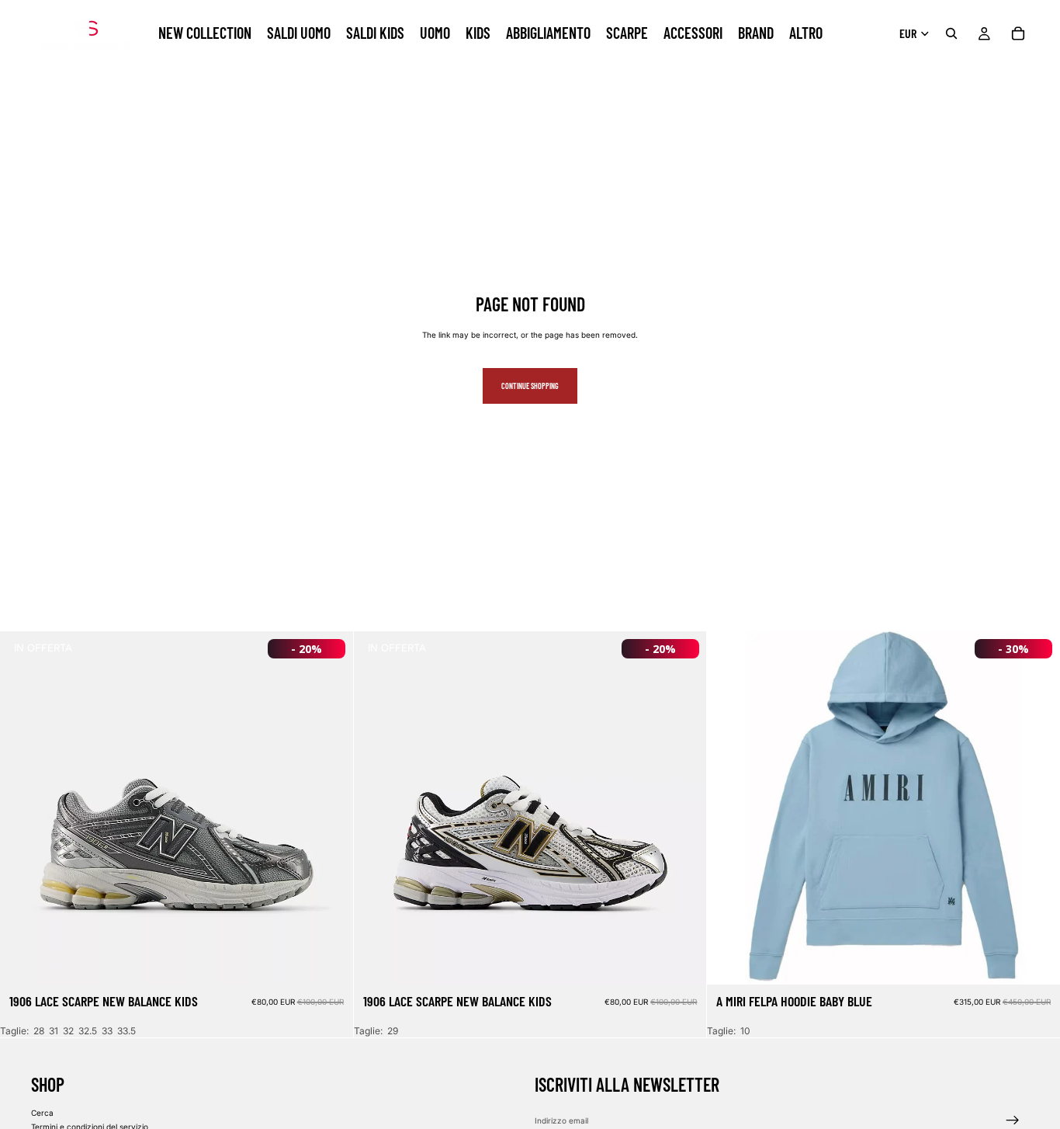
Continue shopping (530, 386)
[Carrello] (1018, 33)
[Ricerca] (951, 33)
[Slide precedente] (23, 808)
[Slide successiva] (330, 808)
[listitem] (805, 33)
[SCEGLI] (329, 961)
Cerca (42, 1112)
